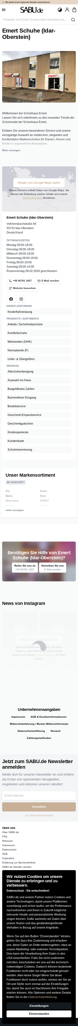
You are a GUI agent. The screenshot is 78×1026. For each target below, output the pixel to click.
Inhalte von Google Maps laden (39, 182)
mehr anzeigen (15, 510)
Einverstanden (39, 1013)
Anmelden (39, 806)
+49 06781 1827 (22, 280)
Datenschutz (9, 849)
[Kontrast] (59, 9)
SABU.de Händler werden (17, 866)
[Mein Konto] (67, 9)
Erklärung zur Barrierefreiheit (18, 862)
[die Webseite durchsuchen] (73, 20)
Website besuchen (24, 288)
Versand (55, 730)
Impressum (18, 716)
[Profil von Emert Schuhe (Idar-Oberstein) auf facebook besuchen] (11, 299)
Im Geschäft (16, 482)
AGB (4, 853)
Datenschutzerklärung (42, 997)
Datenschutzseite (32, 197)
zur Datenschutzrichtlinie (39, 815)
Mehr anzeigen (11, 150)
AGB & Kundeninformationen (48, 716)
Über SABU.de (10, 832)
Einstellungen (39, 1005)
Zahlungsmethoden (39, 737)
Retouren (7, 840)
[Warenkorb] (74, 9)
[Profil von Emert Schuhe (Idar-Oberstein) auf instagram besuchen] (21, 299)
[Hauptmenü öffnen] (3, 9)
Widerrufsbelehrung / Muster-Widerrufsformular (39, 723)
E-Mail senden (50, 280)
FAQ (4, 836)
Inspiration (8, 858)
